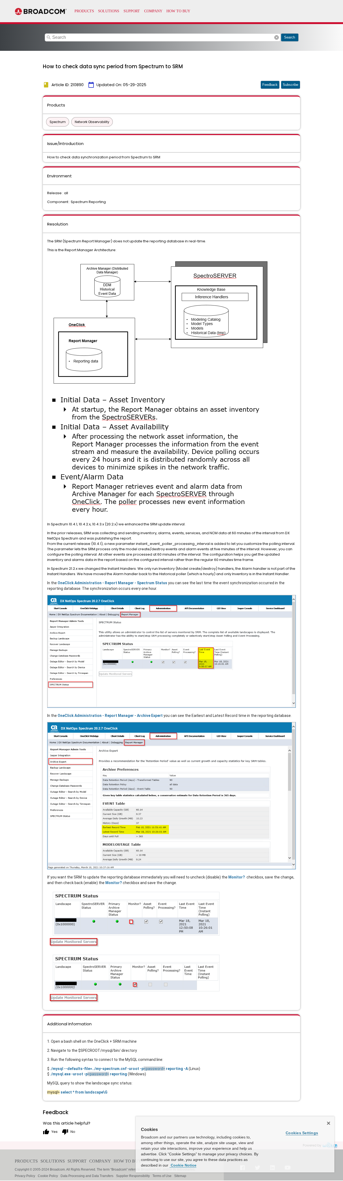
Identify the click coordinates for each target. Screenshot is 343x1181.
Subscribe (290, 85)
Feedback (270, 85)
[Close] (328, 1123)
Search (289, 37)
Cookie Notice (183, 1165)
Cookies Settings (302, 1133)
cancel (276, 37)
